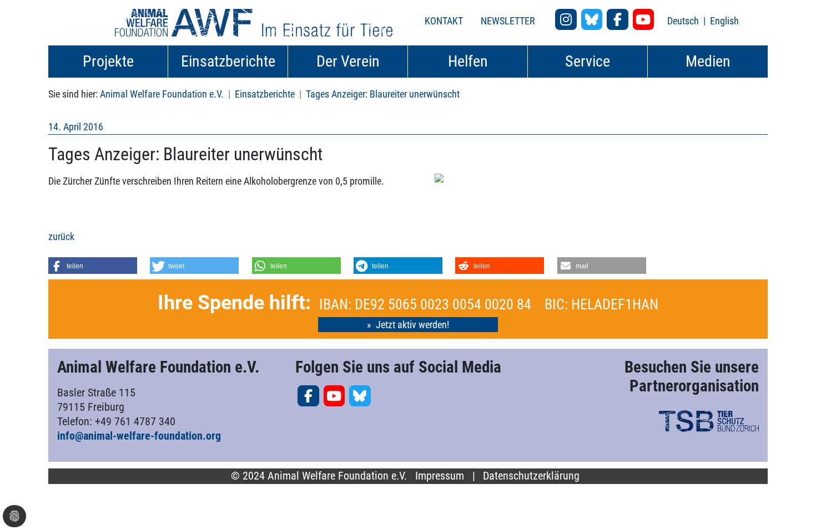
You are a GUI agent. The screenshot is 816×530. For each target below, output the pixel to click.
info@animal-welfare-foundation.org (139, 435)
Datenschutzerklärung (531, 476)
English (724, 21)
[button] (92, 265)
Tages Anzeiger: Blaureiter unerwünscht (383, 94)
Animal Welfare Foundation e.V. (162, 94)
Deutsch (684, 21)
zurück (61, 236)
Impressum (439, 476)
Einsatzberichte (265, 94)
